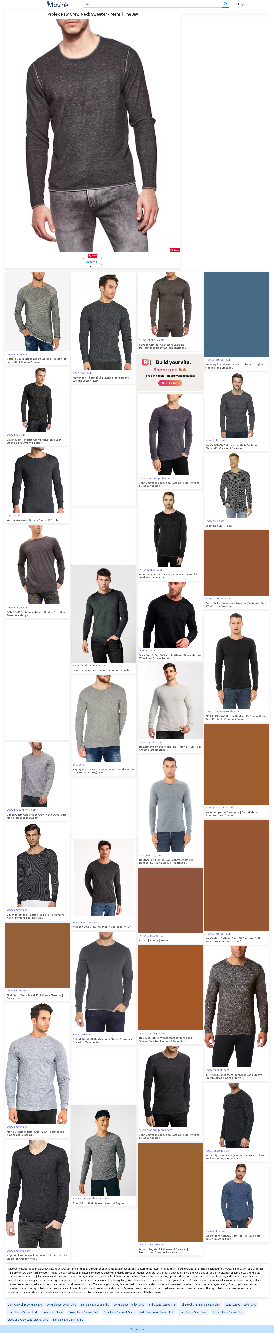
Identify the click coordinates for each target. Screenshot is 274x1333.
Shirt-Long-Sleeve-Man (162, 1304)
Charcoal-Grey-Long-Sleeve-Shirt (201, 1304)
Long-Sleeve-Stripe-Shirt (22, 1312)
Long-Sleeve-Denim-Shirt (68, 1319)
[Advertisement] (101, 445)
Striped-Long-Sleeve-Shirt (228, 1312)
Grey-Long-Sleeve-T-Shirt (119, 1312)
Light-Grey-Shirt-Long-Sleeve (25, 1304)
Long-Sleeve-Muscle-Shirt (241, 1304)
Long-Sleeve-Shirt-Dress (193, 1312)
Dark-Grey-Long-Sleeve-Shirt (156, 1312)
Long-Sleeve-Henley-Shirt (129, 1304)
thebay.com (92, 261)
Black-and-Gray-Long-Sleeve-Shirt (28, 1319)
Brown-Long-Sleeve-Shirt (83, 1312)
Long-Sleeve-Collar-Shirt (61, 1304)
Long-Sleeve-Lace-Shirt (95, 1304)
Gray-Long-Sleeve (52, 1312)
